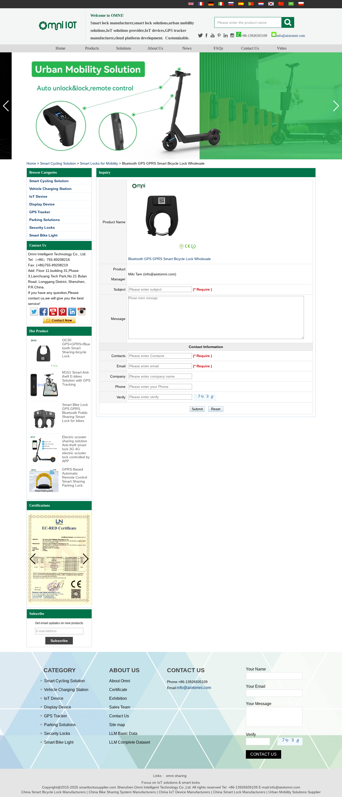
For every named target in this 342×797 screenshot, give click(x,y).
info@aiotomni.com (290, 36)
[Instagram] (232, 35)
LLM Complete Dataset (129, 742)
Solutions (123, 48)
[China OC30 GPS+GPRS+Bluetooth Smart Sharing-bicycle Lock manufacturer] (44, 352)
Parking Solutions (44, 220)
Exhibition (118, 698)
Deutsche (210, 4)
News (187, 48)
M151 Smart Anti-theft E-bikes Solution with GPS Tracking (76, 378)
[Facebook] (207, 35)
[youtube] (213, 35)
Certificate (118, 690)
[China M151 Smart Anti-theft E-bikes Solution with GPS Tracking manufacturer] (44, 385)
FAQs (218, 48)
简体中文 (280, 4)
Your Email (255, 686)
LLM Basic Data (123, 733)
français (200, 4)
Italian (220, 4)
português (250, 4)
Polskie (300, 4)
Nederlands (260, 4)
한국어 (270, 4)
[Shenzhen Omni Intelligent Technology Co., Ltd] (58, 25)
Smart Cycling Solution (58, 163)
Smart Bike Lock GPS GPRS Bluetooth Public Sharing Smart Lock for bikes (75, 413)
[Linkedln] (226, 35)
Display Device (42, 204)
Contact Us (250, 48)
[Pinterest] (219, 35)
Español (240, 4)
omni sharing (176, 776)
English (190, 4)
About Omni (119, 681)
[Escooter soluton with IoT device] (171, 105)
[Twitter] (200, 35)
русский (230, 4)
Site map (117, 725)
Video (281, 48)
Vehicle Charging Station (50, 189)
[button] (336, 105)
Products (92, 48)
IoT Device (38, 196)
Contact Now (59, 320)
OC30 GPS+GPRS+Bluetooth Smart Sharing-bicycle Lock (76, 348)
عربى (290, 4)
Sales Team (119, 707)
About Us (155, 48)
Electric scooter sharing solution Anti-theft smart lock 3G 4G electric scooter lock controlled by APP (76, 449)
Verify (251, 734)
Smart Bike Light (43, 235)
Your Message (258, 704)
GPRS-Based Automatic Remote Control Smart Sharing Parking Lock (74, 477)
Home (60, 48)
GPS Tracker (39, 212)
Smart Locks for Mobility (99, 163)
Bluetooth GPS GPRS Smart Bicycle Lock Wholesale (169, 259)
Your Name (256, 669)
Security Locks (42, 227)
